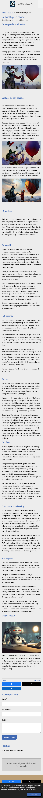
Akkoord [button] (34, 794)
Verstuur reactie (9, 737)
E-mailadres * (6, 709)
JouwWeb (21, 766)
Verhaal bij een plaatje (23, 13)
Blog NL (11, 13)
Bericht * (5, 720)
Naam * (4, 699)
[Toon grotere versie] (21, 77)
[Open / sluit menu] (40, 4)
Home (4, 13)
